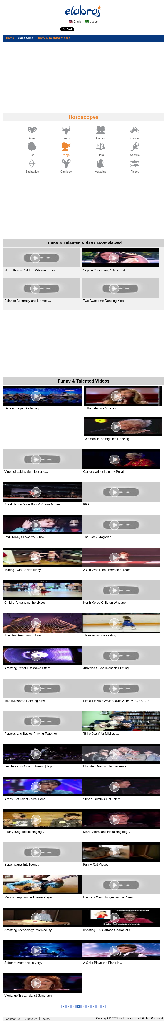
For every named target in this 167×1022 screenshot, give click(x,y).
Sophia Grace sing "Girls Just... (105, 270)
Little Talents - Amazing (101, 408)
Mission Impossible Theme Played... (30, 897)
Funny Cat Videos (96, 864)
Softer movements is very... (23, 963)
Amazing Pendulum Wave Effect (27, 668)
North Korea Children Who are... (105, 602)
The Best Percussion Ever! (23, 635)
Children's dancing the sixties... (26, 602)
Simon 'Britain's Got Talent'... (103, 799)
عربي (93, 21)
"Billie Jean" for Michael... (101, 733)
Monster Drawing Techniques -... (106, 766)
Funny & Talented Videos (53, 37)
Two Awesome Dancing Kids (103, 301)
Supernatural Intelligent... (21, 864)
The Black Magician (97, 537)
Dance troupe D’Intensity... (23, 408)
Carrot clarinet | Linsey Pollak (104, 471)
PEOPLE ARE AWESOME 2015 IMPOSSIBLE (116, 701)
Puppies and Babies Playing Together (30, 733)
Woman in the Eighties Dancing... (108, 439)
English (78, 21)
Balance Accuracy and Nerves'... (27, 301)
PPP (86, 504)
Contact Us (13, 1018)
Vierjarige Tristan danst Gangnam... (29, 995)
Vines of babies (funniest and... (26, 471)
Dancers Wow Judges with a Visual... (109, 897)
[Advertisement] (83, 77)
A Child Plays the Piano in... (102, 963)
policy (46, 1018)
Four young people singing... (24, 832)
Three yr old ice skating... (101, 635)
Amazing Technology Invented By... (29, 930)
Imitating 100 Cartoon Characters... (108, 930)
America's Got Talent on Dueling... (107, 668)
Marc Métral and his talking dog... (106, 832)
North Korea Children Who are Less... (30, 270)
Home (10, 37)
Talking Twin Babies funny (22, 570)
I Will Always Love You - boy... (25, 537)
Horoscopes (83, 117)
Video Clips (25, 37)
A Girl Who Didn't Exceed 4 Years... (108, 570)
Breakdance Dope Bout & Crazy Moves (32, 504)
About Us (31, 1018)
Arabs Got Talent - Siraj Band (24, 799)
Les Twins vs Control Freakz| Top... (29, 766)
